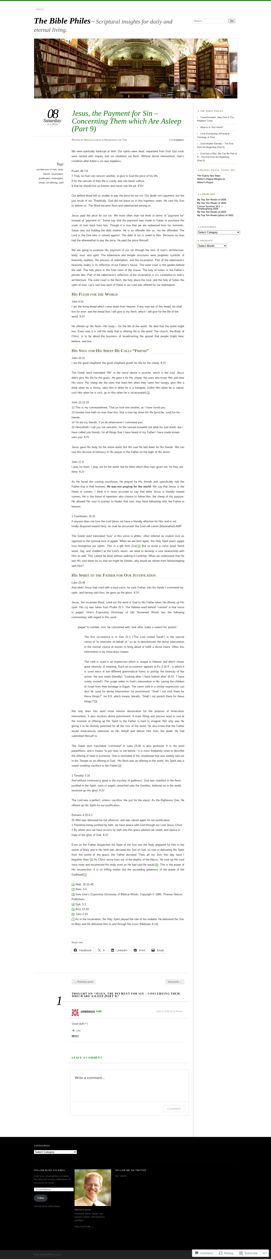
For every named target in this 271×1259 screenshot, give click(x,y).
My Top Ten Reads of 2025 (211, 199)
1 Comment (177, 139)
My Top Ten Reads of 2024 (211, 203)
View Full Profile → (84, 1226)
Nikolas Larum (92, 139)
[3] (95, 701)
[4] (119, 765)
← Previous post (83, 981)
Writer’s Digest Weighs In (211, 179)
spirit (61, 182)
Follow (40, 1198)
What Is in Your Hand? (211, 127)
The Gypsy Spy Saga (208, 175)
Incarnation (57, 174)
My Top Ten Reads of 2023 (211, 212)
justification (44, 178)
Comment (174, 1108)
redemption (57, 178)
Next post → (175, 981)
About (40, 9)
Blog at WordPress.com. (47, 1254)
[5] (91, 859)
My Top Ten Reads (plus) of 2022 (215, 215)
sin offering (51, 182)
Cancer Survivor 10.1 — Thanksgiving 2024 (210, 207)
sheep (42, 182)
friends (46, 174)
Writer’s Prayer (205, 182)
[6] (156, 864)
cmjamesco (88, 1011)
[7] (85, 874)
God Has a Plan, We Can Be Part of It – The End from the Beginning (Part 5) (217, 157)
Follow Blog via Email (49, 1170)
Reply (75, 1036)
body (60, 169)
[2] (139, 546)
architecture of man (47, 169)
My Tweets (121, 1176)
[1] (148, 392)
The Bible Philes (62, 20)
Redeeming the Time (115, 139)
